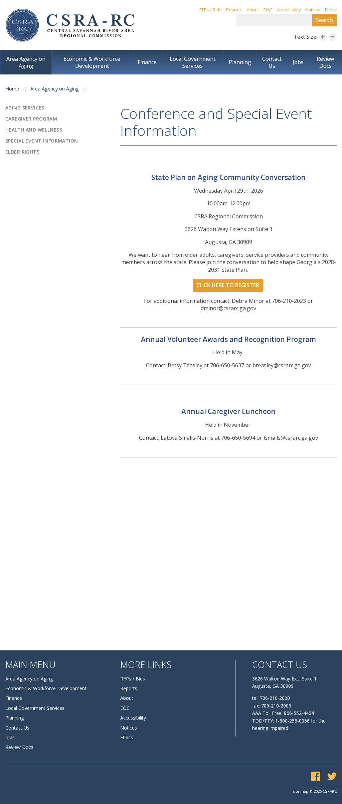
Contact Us (272, 62)
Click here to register (227, 285)
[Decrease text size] (332, 37)
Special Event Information (41, 141)
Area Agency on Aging (25, 62)
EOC (268, 10)
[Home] (70, 25)
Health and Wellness (33, 130)
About (253, 10)
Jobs (298, 62)
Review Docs (325, 62)
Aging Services (24, 108)
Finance (147, 62)
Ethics (331, 10)
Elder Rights (22, 152)
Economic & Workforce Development (91, 62)
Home (12, 89)
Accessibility (289, 10)
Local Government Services (192, 62)
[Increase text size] (323, 37)
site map (300, 791)
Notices (312, 10)
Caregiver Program (31, 119)
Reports (234, 10)
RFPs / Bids (210, 10)
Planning (240, 62)
